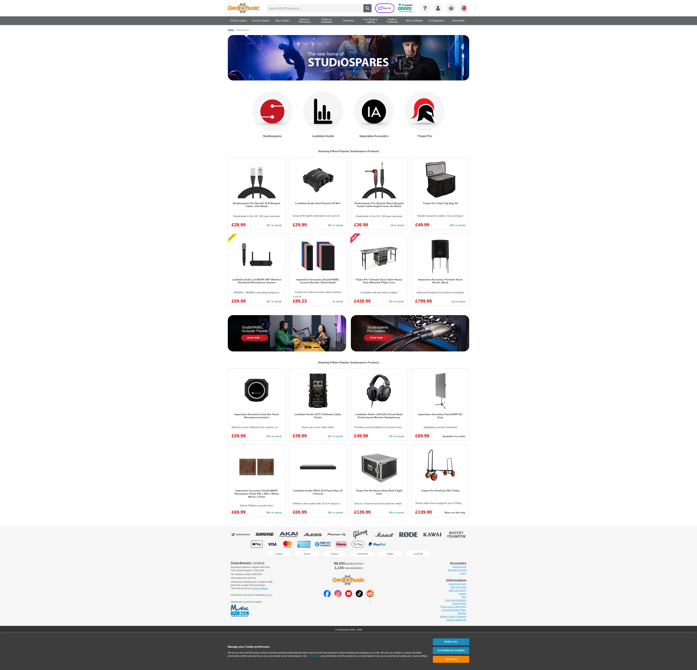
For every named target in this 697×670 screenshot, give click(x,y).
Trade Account (459, 567)
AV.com (268, 595)
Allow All (451, 659)
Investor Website (260, 588)
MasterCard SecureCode (397, 544)
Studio (390, 554)
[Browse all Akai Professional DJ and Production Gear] (291, 534)
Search (367, 8)
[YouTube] (348, 596)
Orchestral (362, 554)
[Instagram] (337, 596)
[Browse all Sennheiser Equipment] (243, 534)
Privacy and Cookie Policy (453, 607)
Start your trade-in (457, 590)
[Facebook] (327, 596)
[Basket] (451, 8)
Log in (463, 573)
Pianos (334, 554)
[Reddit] (370, 596)
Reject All (451, 642)
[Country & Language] (464, 8)
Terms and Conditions (455, 600)
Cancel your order (457, 584)
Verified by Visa (415, 544)
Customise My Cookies (451, 650)
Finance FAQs (459, 603)
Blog (464, 597)
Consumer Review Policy (453, 610)
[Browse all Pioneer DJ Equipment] (339, 534)
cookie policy (313, 656)
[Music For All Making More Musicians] (240, 610)
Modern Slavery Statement (453, 616)
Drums (307, 554)
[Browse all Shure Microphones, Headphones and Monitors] (267, 534)
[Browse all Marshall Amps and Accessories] (387, 534)
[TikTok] (359, 596)
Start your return (458, 587)
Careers (462, 593)
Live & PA (418, 554)
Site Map (462, 613)
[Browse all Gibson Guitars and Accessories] (363, 534)
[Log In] (438, 8)
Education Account (457, 570)
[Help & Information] (425, 8)
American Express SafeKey (434, 544)
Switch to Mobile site (456, 620)
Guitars (279, 554)
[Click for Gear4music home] (244, 8)
